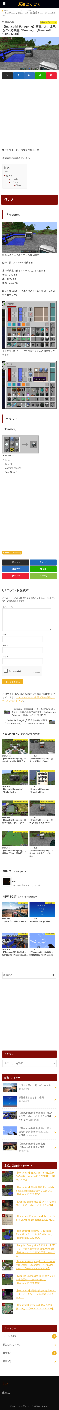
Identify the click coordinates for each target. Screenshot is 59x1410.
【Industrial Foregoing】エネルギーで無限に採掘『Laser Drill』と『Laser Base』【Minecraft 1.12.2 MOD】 (35, 1265)
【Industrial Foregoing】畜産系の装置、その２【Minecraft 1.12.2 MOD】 (35, 1307)
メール (5, 645)
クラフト (14, 182)
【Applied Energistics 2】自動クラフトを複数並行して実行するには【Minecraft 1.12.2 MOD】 (36, 1279)
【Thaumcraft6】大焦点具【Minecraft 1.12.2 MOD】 (32, 1147)
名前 (4, 634)
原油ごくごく (29, 4)
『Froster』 (15, 179)
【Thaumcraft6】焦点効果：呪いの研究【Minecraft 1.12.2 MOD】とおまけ (35, 1116)
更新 (7, 1361)
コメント (7, 607)
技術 (7, 1353)
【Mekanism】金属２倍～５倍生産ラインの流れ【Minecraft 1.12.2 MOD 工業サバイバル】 (36, 1176)
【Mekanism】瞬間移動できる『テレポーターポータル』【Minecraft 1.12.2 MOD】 (36, 1294)
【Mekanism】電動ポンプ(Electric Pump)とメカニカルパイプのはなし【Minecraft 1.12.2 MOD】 (34, 1234)
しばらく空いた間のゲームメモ (35, 1087)
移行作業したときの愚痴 (31, 1099)
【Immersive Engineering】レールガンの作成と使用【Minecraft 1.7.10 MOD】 (36, 1218)
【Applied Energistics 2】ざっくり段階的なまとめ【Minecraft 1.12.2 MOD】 (36, 1203)
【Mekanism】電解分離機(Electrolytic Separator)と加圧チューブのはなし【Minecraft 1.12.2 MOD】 (35, 1190)
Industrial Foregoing (13, 553)
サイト (5, 656)
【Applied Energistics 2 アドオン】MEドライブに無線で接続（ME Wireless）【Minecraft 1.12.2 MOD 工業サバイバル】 (36, 1250)
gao (14, 881)
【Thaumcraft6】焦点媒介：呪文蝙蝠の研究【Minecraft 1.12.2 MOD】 (35, 1131)
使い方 (9, 175)
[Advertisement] (29, 111)
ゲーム (9, 1336)
